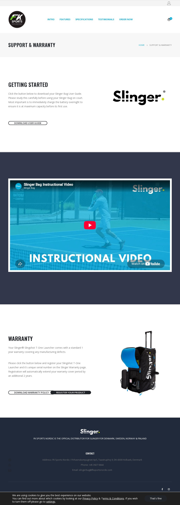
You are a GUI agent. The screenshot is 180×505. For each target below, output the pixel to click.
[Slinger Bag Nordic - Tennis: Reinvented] (17, 19)
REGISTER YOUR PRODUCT (70, 392)
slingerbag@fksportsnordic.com (95, 469)
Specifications (84, 19)
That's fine (156, 498)
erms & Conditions (113, 498)
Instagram (168, 489)
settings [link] (50, 501)
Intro (50, 19)
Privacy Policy (90, 498)
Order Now (126, 19)
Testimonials (106, 19)
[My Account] (169, 3)
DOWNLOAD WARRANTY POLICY (31, 392)
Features (65, 19)
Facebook (162, 489)
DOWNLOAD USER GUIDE (27, 123)
